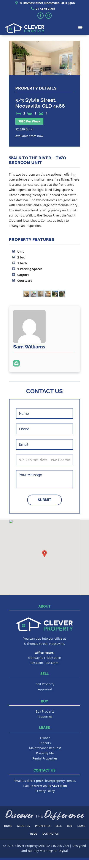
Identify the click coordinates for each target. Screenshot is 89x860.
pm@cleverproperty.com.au (56, 781)
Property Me (45, 753)
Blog (33, 833)
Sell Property (45, 684)
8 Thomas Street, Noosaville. (44, 644)
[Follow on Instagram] (48, 15)
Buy (69, 826)
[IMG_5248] (55, 294)
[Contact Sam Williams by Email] (16, 363)
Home (8, 826)
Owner (45, 738)
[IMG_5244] (33, 294)
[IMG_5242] (26, 294)
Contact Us (51, 833)
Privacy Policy (45, 791)
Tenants (45, 743)
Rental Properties (44, 758)
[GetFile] (62, 294)
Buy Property (45, 711)
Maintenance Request (45, 748)
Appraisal (45, 689)
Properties (45, 717)
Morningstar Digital (54, 851)
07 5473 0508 (45, 8)
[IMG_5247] (47, 294)
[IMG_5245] (40, 294)
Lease (81, 826)
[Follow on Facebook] (40, 15)
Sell (59, 826)
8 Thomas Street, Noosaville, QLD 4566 (47, 3)
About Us (23, 826)
